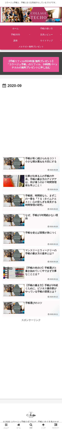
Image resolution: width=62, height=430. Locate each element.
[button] (55, 312)
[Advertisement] (31, 122)
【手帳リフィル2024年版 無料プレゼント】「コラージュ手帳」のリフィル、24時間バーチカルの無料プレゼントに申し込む (31, 64)
